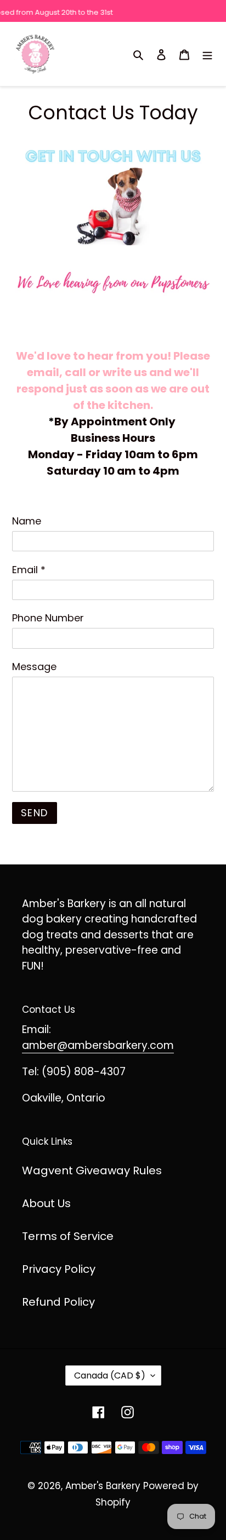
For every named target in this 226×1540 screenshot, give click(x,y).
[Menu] (207, 53)
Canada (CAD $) (109, 1375)
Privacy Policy (58, 1269)
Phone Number (48, 618)
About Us (46, 1203)
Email (29, 569)
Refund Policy (58, 1302)
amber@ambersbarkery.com (98, 1045)
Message (34, 666)
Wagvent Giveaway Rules (92, 1170)
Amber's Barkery (102, 1485)
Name (26, 521)
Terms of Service (68, 1236)
